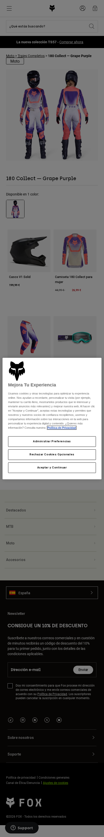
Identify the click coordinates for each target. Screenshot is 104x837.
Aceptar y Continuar (52, 467)
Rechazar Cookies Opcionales (52, 454)
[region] (52, 419)
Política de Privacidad (61, 427)
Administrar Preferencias (52, 441)
